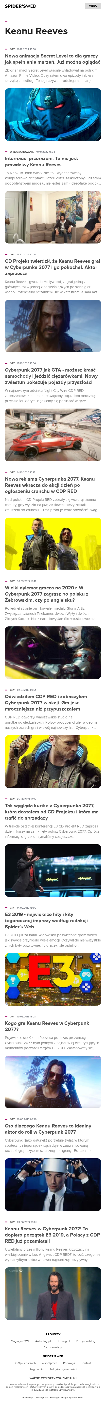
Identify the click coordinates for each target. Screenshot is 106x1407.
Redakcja (69, 1363)
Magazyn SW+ (20, 1341)
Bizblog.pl (63, 1341)
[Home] (20, 6)
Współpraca (49, 1363)
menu (93, 6)
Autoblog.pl (43, 1341)
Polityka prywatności (63, 1369)
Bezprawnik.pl (53, 1347)
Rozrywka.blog (85, 1341)
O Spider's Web (25, 1363)
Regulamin (37, 1369)
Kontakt (86, 1363)
